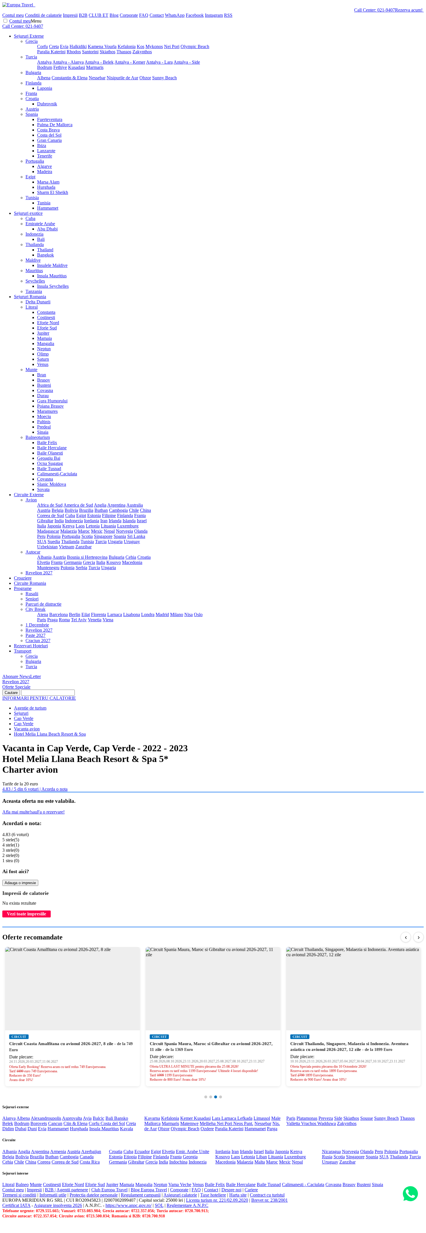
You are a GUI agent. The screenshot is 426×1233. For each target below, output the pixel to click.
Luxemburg (128, 525)
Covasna (45, 390)
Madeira (44, 171)
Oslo (198, 614)
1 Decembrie (37, 624)
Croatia (32, 98)
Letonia (93, 525)
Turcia (31, 56)
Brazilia (86, 510)
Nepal (109, 531)
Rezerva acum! (409, 10)
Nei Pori (171, 46)
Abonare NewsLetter (21, 676)
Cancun (55, 1123)
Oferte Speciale (16, 686)
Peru (41, 536)
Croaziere (23, 578)
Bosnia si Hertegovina (87, 557)
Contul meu (13, 15)
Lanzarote (46, 150)
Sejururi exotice (28, 213)
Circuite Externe (29, 494)
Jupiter (43, 333)
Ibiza (41, 145)
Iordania (91, 520)
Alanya (9, 1118)
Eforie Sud (47, 327)
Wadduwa (326, 1123)
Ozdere (207, 1128)
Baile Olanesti (50, 452)
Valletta (293, 1123)
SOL (159, 1205)
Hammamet (47, 208)
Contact (157, 15)
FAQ (143, 15)
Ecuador (142, 1151)
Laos (80, 525)
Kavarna (152, 1118)
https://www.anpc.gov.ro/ (128, 1205)
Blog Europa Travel (149, 1189)
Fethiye (60, 67)
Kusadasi (76, 67)
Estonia (94, 515)
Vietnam (66, 546)
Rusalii (32, 593)
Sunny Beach (164, 77)
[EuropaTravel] (18, 4)
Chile (134, 510)
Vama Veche (179, 1184)
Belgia (57, 510)
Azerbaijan (91, 1151)
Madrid (162, 614)
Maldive (33, 260)
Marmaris (94, 67)
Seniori (32, 598)
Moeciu (44, 416)
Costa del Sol (49, 135)
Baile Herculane (52, 447)
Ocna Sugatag (50, 463)
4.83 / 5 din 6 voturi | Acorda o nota (35, 789)
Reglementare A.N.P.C (187, 1205)
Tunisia (32, 197)
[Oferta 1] (205, 1096)
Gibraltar (45, 520)
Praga (52, 619)
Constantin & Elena (70, 77)
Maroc (84, 531)
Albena (43, 77)
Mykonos (154, 46)
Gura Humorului (52, 400)
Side (338, 1118)
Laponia (44, 88)
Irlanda (115, 520)
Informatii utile (52, 1194)
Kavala (126, 1128)
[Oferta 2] (210, 1096)
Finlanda (33, 82)
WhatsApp (175, 15)
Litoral (32, 307)
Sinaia (42, 432)
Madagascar (48, 531)
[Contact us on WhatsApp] (410, 1194)
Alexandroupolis (46, 1118)
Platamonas (306, 1118)
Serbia (81, 567)
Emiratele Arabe (40, 223)
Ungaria (115, 541)
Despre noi (231, 1189)
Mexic (97, 531)
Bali (41, 239)
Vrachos (309, 1123)
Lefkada (244, 1118)
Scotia (87, 536)
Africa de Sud (50, 505)
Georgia (190, 1156)
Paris (41, 619)
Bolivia (71, 510)
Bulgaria (33, 72)
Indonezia (34, 234)
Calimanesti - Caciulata (303, 1184)
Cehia (130, 557)
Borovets (38, 1123)
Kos (140, 46)
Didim (8, 1128)
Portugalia (35, 161)
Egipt (30, 176)
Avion (31, 499)
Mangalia (45, 343)
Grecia (32, 41)
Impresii (70, 15)
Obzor (145, 77)
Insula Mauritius (52, 275)
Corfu (42, 46)
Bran (41, 374)
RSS (228, 15)
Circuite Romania (30, 583)
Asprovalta (72, 1118)
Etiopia (130, 1156)
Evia (64, 46)
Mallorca (152, 1123)
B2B (83, 15)
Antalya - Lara (159, 62)
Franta (31, 93)
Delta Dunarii (38, 301)
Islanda (129, 520)
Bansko (121, 1118)
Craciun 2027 (38, 640)
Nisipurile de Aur (122, 77)
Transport (22, 650)
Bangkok (45, 254)
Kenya (68, 525)
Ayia (87, 1118)
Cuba (30, 218)
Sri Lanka (136, 536)
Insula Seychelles (53, 286)
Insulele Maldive (52, 265)
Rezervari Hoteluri (31, 645)
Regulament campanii (141, 1194)
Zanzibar (83, 546)
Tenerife (44, 155)
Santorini (90, 51)
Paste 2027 (35, 635)
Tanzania (34, 291)
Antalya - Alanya (68, 62)
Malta (259, 1161)
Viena (108, 619)
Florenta (98, 614)
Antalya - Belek (99, 62)
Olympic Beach (195, 46)
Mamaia (44, 338)
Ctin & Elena (75, 1123)
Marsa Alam (48, 181)
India (59, 520)
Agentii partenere (72, 1189)
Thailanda (35, 244)
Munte (31, 369)
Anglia (100, 505)
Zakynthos (142, 51)
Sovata (43, 489)
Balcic (98, 1118)
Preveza (325, 1118)
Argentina (116, 505)
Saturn (43, 359)
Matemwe (189, 1123)
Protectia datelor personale (94, 1194)
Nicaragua (331, 1151)
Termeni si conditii (19, 1194)
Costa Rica (90, 1161)
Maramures (47, 411)
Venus (42, 364)
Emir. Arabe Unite (192, 1151)
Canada (87, 1156)
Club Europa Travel (109, 1189)
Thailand (45, 249)
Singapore (103, 536)
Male (276, 1118)
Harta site (238, 1194)
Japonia (54, 525)
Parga (272, 1128)
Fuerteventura (49, 119)
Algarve (44, 166)
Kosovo (113, 562)
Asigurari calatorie (180, 1194)
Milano (176, 614)
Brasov (43, 380)
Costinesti (46, 317)
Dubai (20, 1128)
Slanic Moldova (51, 484)
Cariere (251, 1189)
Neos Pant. (243, 1123)
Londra (147, 614)
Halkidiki (78, 46)
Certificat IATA (16, 1205)
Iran (104, 520)
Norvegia (124, 531)
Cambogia (118, 510)
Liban (261, 1156)
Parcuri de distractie (43, 604)
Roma (64, 619)
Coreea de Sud (50, 515)
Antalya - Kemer (129, 62)
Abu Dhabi (47, 228)
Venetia (94, 619)
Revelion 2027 (39, 572)
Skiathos (107, 51)
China (145, 510)
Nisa (188, 614)
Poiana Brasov (50, 406)
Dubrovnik (47, 103)
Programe (23, 588)
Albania (44, 557)
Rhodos (74, 51)
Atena (42, 614)
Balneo (22, 1184)
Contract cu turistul (267, 1194)
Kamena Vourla (102, 46)
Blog (114, 15)
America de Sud (78, 505)
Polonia (54, 536)
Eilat (85, 614)
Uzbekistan (47, 546)
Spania (32, 114)
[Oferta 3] (215, 1096)
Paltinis (43, 421)
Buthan (101, 510)
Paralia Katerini (51, 51)
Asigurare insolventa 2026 (58, 1205)
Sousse (366, 1118)
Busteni (44, 385)
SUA (41, 541)
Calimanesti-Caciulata (57, 473)
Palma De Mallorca (54, 124)
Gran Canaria (49, 140)
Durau (43, 395)
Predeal (44, 426)
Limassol (262, 1118)
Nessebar (97, 77)
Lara (216, 1118)
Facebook (195, 15)
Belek (7, 1123)
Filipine (109, 515)
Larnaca (114, 614)
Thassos (123, 51)
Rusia (327, 1156)
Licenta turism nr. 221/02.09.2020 (217, 1200)
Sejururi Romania (30, 296)
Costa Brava (48, 129)
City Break (35, 609)
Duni (32, 1128)
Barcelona (58, 614)
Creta (54, 46)
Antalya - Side (187, 62)
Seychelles (35, 281)
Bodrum (44, 67)
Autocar (33, 551)
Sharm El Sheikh (52, 192)
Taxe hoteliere (213, 1194)
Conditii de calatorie (43, 15)
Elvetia (43, 562)
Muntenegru (48, 567)
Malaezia (68, 531)
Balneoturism (38, 437)
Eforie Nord (48, 322)
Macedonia (132, 562)
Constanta (46, 312)
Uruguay (132, 541)
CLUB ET (98, 15)
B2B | (50, 1189)
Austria (32, 109)
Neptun (44, 348)
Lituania (108, 525)
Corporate (129, 15)
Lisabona (131, 614)
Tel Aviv (79, 619)
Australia (134, 505)
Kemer (187, 1118)
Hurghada (46, 187)
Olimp (43, 353)
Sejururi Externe (29, 36)
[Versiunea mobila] (34, 4)
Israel (142, 520)
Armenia (58, 1151)
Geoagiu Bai (48, 458)
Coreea (43, 1161)
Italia (41, 525)
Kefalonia (127, 46)
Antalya (44, 62)
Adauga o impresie (20, 883)
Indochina (178, 1161)
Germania (73, 562)
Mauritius (34, 270)
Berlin (74, 614)
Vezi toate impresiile (26, 913)
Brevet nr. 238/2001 (269, 1200)
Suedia (54, 541)
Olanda (141, 531)
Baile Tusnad (49, 468)
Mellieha (208, 1123)
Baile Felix (47, 442)
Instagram (214, 15)
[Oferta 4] (220, 1096)
